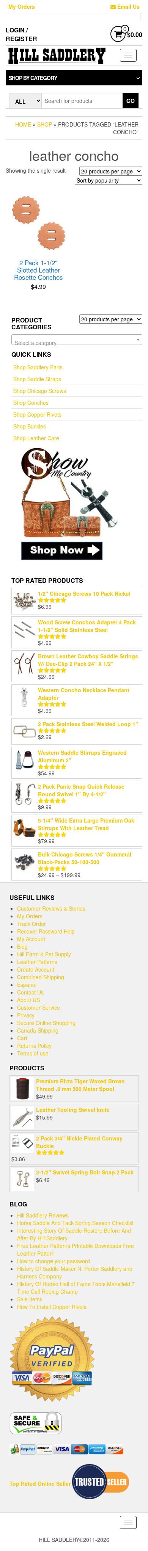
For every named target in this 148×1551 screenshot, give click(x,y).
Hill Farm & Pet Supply (44, 954)
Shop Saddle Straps (37, 379)
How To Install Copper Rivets (52, 1306)
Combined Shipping (40, 977)
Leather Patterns (37, 962)
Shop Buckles (29, 426)
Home (23, 124)
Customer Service (38, 1007)
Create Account (35, 969)
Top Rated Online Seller (40, 1483)
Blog (22, 946)
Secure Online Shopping (46, 1023)
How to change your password (53, 1261)
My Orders (21, 6)
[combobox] (76, 339)
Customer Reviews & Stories (51, 908)
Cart (22, 1038)
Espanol (26, 984)
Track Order (31, 923)
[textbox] (77, 343)
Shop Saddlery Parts (38, 367)
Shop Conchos (31, 402)
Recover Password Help (46, 931)
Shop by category (33, 78)
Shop (44, 124)
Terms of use (33, 1053)
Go (130, 100)
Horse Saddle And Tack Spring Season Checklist (75, 1223)
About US (28, 1000)
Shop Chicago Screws (39, 391)
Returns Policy (34, 1045)
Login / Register (21, 34)
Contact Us (30, 992)
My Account (31, 939)
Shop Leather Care (36, 438)
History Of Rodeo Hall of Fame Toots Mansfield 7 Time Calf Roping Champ (76, 1287)
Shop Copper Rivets (37, 414)
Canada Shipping (37, 1030)
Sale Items (30, 1299)
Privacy (26, 1015)
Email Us (128, 6)
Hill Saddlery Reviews (43, 1215)
